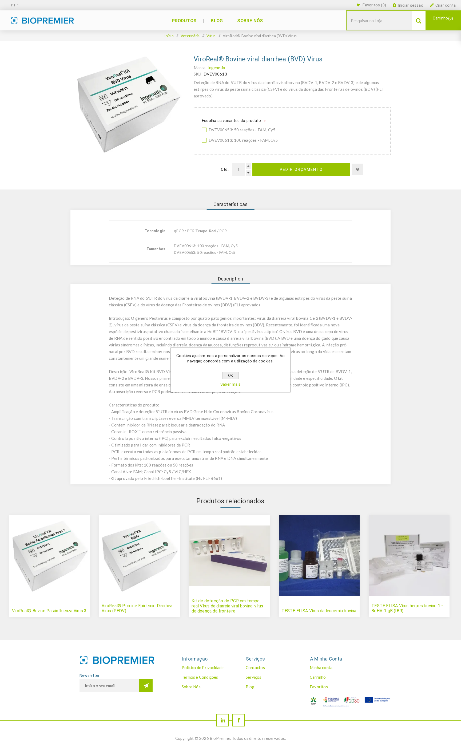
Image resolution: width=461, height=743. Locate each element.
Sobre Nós (191, 686)
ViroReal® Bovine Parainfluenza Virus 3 (49, 610)
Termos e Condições (200, 677)
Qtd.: (225, 169)
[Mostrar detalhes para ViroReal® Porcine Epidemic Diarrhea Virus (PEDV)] (139, 555)
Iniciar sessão (410, 5)
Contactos (255, 667)
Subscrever (146, 685)
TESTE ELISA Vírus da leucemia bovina (318, 610)
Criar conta (445, 5)
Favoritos (319, 686)
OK (230, 375)
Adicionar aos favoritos (357, 169)
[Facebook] (238, 720)
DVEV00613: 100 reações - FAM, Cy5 (243, 140)
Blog (250, 686)
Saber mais (230, 384)
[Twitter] (222, 720)
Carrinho (442, 18)
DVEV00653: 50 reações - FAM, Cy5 (242, 129)
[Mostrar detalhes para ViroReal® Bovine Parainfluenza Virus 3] (49, 555)
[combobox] (379, 20)
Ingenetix (216, 67)
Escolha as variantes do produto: (232, 120)
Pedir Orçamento (301, 169)
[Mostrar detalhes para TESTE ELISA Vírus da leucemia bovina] (319, 555)
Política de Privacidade (203, 667)
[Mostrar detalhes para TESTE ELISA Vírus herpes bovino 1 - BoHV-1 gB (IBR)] (409, 555)
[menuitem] (208, 667)
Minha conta (321, 667)
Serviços (253, 677)
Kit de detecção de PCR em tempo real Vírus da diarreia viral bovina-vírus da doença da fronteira (227, 606)
